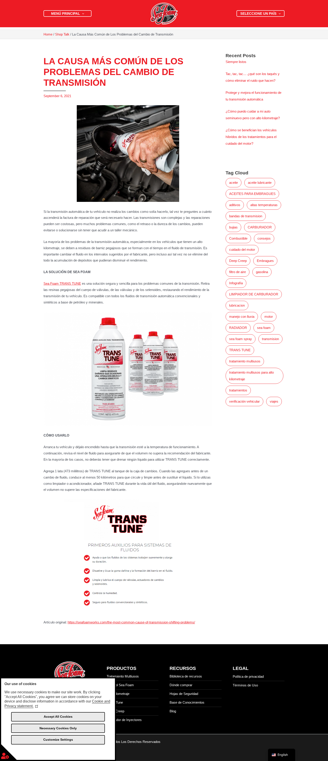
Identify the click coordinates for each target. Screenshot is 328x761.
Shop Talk (62, 34)
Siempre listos (236, 62)
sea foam (264, 328)
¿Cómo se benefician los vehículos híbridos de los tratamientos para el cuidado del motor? (251, 136)
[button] (82, 13)
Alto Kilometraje (118, 694)
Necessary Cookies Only (58, 728)
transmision (270, 339)
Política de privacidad (248, 676)
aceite (233, 182)
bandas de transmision (245, 216)
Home (48, 34)
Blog (173, 711)
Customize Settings (58, 739)
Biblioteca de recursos (186, 676)
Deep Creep (238, 261)
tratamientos (238, 390)
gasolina (262, 272)
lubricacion (237, 305)
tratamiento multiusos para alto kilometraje (251, 375)
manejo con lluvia (241, 316)
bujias (233, 227)
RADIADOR (238, 328)
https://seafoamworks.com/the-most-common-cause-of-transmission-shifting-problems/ (131, 622)
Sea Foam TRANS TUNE (62, 283)
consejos (264, 238)
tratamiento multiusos (244, 361)
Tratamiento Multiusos (123, 676)
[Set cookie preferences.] (9, 752)
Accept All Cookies (58, 716)
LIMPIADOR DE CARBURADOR (253, 294)
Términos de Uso (245, 685)
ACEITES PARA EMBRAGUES (252, 194)
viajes (274, 401)
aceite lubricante (260, 182)
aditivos (234, 205)
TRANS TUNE (240, 350)
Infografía (236, 283)
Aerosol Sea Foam (120, 685)
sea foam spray (240, 339)
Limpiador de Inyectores (124, 720)
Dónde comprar (181, 685)
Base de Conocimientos (187, 702)
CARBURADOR (260, 227)
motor (268, 316)
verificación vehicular (244, 401)
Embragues (265, 261)
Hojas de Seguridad (184, 694)
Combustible (238, 238)
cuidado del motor (242, 249)
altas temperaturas (264, 205)
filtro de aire (237, 272)
